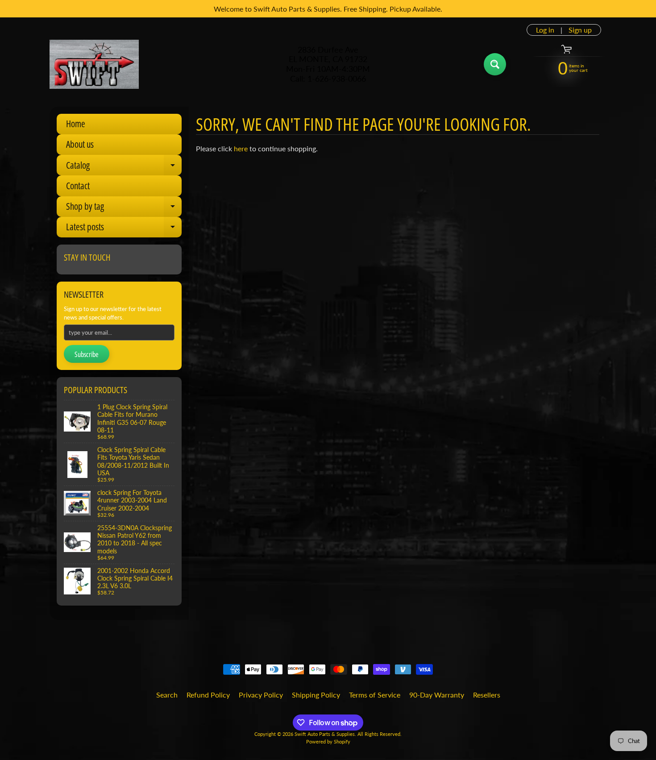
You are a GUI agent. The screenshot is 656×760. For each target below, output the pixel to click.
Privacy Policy (261, 694)
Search (167, 694)
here (241, 148)
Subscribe (87, 354)
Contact (78, 185)
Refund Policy (208, 694)
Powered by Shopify (328, 741)
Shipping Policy (316, 694)
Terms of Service (374, 694)
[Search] (495, 64)
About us (80, 144)
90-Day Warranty (436, 694)
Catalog (124, 167)
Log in (545, 29)
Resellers (486, 694)
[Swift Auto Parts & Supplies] (94, 64)
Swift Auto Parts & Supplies (325, 734)
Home (75, 123)
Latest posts (124, 228)
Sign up (580, 29)
